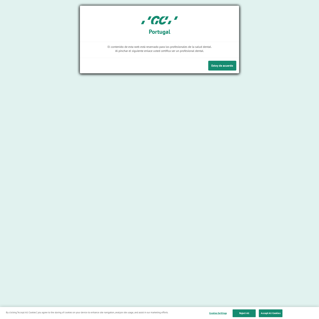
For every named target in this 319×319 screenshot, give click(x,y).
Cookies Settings (218, 313)
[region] (159, 313)
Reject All (244, 313)
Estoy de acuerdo (222, 65)
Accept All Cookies (270, 313)
